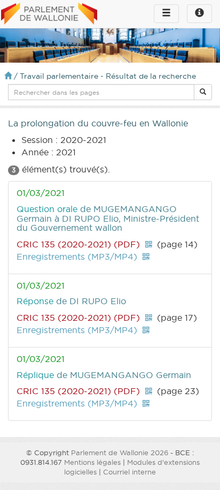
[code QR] (148, 244)
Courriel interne (129, 472)
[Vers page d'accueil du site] (49, 14)
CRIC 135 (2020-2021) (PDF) (78, 244)
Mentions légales (92, 462)
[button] (203, 92)
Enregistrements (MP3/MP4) (77, 256)
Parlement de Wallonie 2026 (119, 452)
